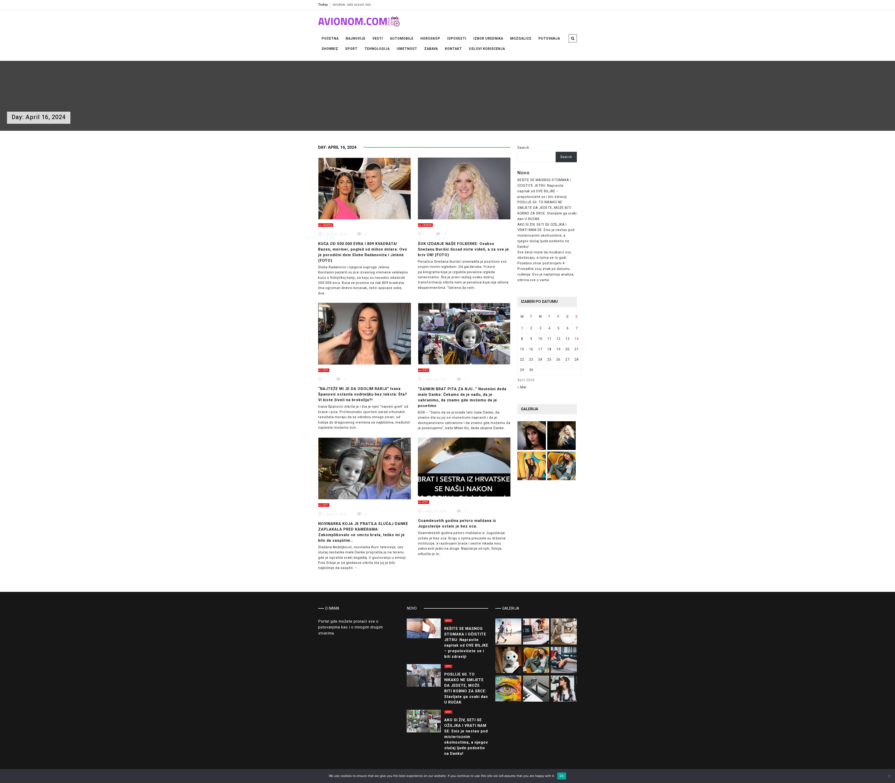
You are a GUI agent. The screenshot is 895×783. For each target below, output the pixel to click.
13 (567, 339)
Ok (562, 776)
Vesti (377, 38)
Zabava (431, 49)
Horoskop (430, 38)
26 (558, 359)
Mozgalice (520, 38)
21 (577, 349)
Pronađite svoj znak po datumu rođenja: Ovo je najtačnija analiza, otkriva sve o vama (545, 274)
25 (549, 359)
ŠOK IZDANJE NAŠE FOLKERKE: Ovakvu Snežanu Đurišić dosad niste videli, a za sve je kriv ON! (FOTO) (463, 249)
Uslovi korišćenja (487, 49)
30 (531, 370)
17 (540, 349)
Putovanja (549, 38)
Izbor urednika (488, 38)
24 (540, 359)
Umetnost (407, 49)
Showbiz (330, 49)
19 (558, 349)
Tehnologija (377, 49)
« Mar (522, 387)
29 (522, 370)
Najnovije (355, 38)
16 (531, 349)
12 (558, 339)
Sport (351, 49)
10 (540, 339)
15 (522, 349)
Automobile (401, 38)
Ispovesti (456, 38)
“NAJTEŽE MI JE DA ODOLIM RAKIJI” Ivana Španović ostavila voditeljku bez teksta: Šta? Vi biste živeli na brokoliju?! (362, 394)
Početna (330, 38)
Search (523, 147)
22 (522, 359)
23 (531, 359)
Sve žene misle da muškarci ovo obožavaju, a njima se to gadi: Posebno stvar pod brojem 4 (544, 257)
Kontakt (453, 49)
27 (567, 359)
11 (549, 339)
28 (577, 359)
